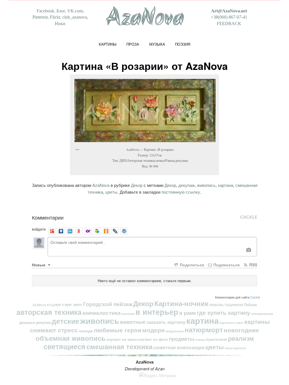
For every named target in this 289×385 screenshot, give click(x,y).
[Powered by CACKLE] (248, 217)
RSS (252, 264)
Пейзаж (250, 304)
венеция (128, 313)
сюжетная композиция (178, 347)
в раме (187, 312)
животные (133, 321)
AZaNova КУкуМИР (46, 305)
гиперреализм (262, 313)
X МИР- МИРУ (72, 305)
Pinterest (40, 17)
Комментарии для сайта (237, 297)
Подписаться (226, 264)
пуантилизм (216, 339)
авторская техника (49, 312)
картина (225, 185)
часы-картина (235, 348)
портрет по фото (152, 339)
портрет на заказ (121, 339)
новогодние (241, 330)
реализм (241, 338)
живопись (206, 185)
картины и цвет (232, 322)
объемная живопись (71, 338)
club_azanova (74, 17)
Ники (60, 23)
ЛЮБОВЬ (216, 305)
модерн (153, 330)
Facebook (45, 10)
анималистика (101, 313)
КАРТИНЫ (108, 44)
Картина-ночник (181, 303)
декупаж (186, 185)
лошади (86, 330)
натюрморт (204, 329)
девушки (27, 322)
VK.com (75, 10)
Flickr (55, 17)
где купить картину (223, 312)
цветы (111, 192)
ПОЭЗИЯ (182, 44)
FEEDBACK (229, 23)
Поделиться (191, 264)
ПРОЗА (132, 44)
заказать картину (165, 322)
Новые (39, 264)
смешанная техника (119, 346)
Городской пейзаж (107, 304)
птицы (200, 339)
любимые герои (117, 330)
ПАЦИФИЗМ (234, 305)
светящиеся (64, 346)
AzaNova (101, 185)
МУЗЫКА (157, 44)
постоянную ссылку (180, 192)
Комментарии (48, 217)
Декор (137, 185)
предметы (181, 338)
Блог (60, 10)
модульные (175, 331)
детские (65, 321)
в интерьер (156, 311)
